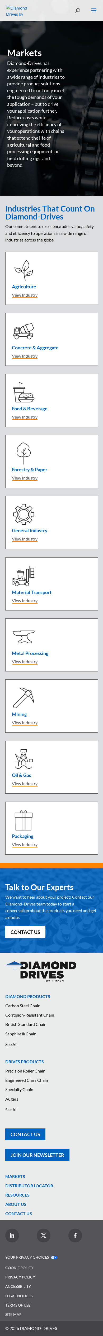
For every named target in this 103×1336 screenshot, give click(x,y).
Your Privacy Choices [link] (27, 1257)
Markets (15, 1176)
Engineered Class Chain (26, 1080)
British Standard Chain (25, 1024)
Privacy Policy (20, 1277)
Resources (17, 1194)
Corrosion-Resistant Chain (29, 1014)
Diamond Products (27, 996)
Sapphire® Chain (20, 1033)
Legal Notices (18, 1296)
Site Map (13, 1314)
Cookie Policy (19, 1267)
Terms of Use (17, 1305)
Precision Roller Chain (25, 1070)
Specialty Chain (19, 1089)
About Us (15, 1204)
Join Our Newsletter (37, 1155)
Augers (11, 1098)
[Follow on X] (43, 1235)
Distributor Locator (29, 1185)
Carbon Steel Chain (22, 1005)
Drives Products (24, 1061)
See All (11, 1044)
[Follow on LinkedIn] (12, 1235)
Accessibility (18, 1286)
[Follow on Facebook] (75, 1235)
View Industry (25, 294)
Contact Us (25, 932)
